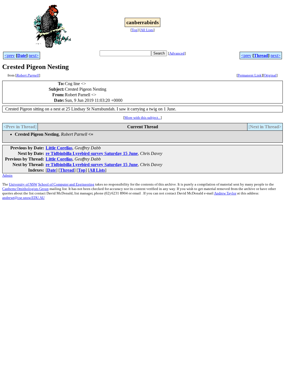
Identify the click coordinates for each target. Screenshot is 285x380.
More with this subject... (142, 117)
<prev (9, 55)
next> (34, 55)
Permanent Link (250, 75)
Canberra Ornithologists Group (25, 189)
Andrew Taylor (225, 193)
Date (21, 55)
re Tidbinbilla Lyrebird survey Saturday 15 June (92, 153)
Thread (261, 55)
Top (134, 30)
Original (270, 75)
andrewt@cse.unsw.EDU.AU (23, 198)
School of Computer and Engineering (66, 184)
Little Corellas (59, 147)
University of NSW (23, 184)
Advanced (177, 53)
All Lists (147, 30)
